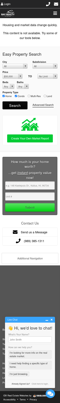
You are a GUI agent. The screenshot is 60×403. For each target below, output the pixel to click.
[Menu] (55, 13)
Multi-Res (35, 96)
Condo (21, 96)
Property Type (10, 92)
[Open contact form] (56, 3)
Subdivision (39, 61)
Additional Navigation (30, 258)
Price (5, 72)
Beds (5, 82)
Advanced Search (43, 105)
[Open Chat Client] (50, 393)
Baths (20, 82)
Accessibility (9, 399)
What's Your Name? (18, 334)
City (4, 61)
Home (8, 96)
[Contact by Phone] (48, 3)
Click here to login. (40, 383)
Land (49, 96)
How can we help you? (20, 347)
